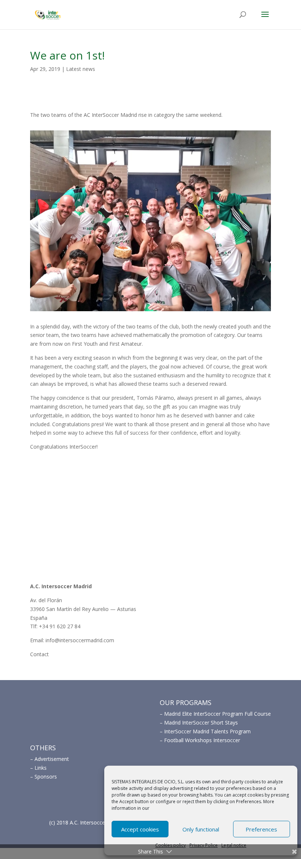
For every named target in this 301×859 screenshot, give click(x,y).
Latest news (80, 68)
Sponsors (46, 776)
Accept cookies (140, 829)
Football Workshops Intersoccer (202, 740)
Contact (39, 654)
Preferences (261, 829)
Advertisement (52, 758)
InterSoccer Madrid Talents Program (207, 731)
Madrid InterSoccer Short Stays (201, 722)
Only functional (200, 829)
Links (41, 767)
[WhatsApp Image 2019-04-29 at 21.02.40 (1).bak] (150, 311)
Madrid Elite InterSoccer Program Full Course (217, 713)
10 (178, 296)
